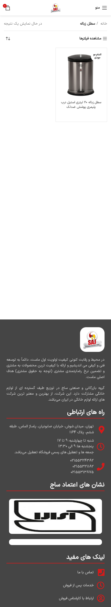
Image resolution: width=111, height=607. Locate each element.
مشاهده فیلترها (90, 39)
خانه (103, 23)
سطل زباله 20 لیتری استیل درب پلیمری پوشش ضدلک (81, 104)
